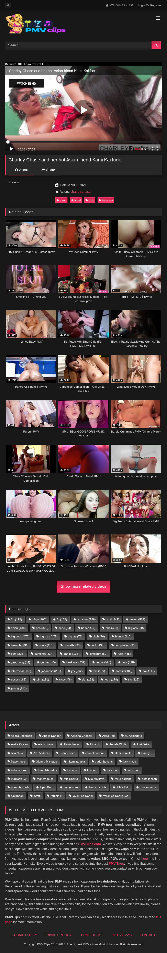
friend (77, 200)
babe (64, 628)
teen (111, 679)
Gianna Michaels (46, 761)
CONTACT (148, 935)
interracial (21, 671)
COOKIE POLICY (24, 935)
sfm (43, 679)
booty (46, 645)
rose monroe (148, 787)
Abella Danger (51, 735)
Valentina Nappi (83, 795)
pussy (18, 679)
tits (133, 679)
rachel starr (71, 787)
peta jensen (149, 778)
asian (63, 200)
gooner (48, 662)
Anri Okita (143, 744)
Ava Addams (41, 753)
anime (137, 619)
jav (77, 671)
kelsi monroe (19, 770)
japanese (51, 671)
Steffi (37, 795)
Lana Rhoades (47, 770)
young (19, 688)
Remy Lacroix (97, 787)
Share (50, 170)
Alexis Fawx (45, 744)
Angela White (117, 744)
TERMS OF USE (91, 935)
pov (149, 671)
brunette (72, 645)
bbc (112, 628)
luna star (133, 770)
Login (141, 5)
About (23, 170)
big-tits (75, 636)
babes (88, 628)
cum (17, 653)
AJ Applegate (133, 735)
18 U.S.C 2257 (121, 935)
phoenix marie (20, 787)
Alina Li (94, 744)
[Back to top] (154, 941)
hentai (103, 662)
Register (155, 5)
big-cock (20, 636)
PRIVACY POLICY (58, 935)
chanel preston (94, 753)
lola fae (92, 770)
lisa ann (72, 770)
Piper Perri (46, 787)
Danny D (147, 753)
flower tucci (18, 761)
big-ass (136, 628)
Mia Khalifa (71, 778)
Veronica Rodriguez (115, 795)
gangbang (20, 662)
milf (99, 671)
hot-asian (107, 200)
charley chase (80, 191)
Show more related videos (83, 586)
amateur (86, 619)
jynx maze (129, 761)
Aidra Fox (108, 735)
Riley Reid (123, 787)
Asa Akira (17, 753)
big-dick (49, 636)
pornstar (123, 671)
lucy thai (112, 770)
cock (97, 645)
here (144, 858)
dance (71, 653)
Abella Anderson (21, 735)
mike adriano (123, 778)
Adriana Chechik (81, 735)
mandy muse (45, 778)
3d (16, 619)
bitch (99, 636)
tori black (56, 795)
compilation (125, 645)
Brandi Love (67, 753)
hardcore (75, 662)
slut (88, 679)
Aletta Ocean (19, 744)
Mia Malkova (96, 778)
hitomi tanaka (76, 761)
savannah (17, 795)
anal (112, 619)
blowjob (20, 645)
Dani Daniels (123, 753)
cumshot (44, 653)
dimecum (98, 653)
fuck (91, 200)
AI (62, 619)
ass (42, 628)
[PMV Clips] (83, 24)
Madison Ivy (18, 778)
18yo (39, 619)
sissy (65, 679)
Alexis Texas (71, 744)
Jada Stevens (104, 761)
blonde (123, 636)
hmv (128, 662)
